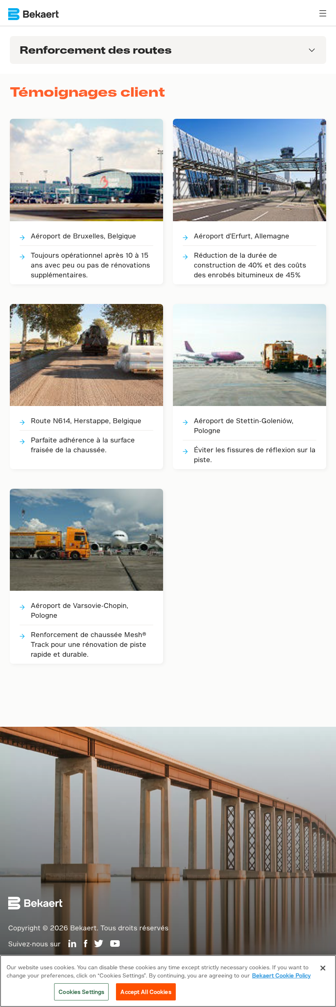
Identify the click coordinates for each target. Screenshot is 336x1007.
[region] (168, 981)
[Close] (323, 968)
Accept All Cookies (145, 992)
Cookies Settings (81, 992)
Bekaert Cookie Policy (281, 975)
